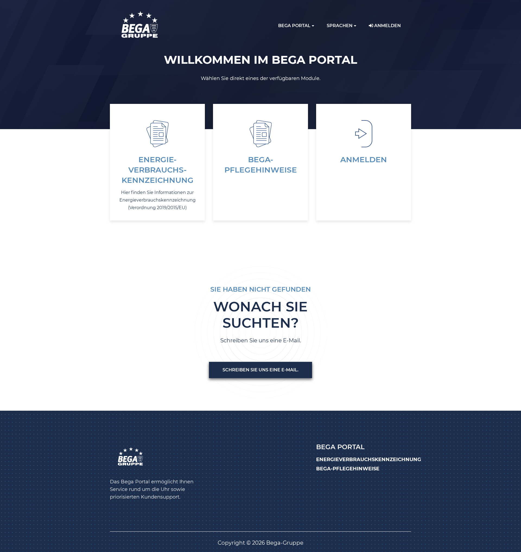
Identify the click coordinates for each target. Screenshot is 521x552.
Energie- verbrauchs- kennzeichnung (157, 170)
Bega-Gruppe (284, 543)
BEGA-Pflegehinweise (347, 469)
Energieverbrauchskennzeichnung (368, 459)
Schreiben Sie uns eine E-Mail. (260, 369)
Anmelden (387, 25)
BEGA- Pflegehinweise (260, 164)
